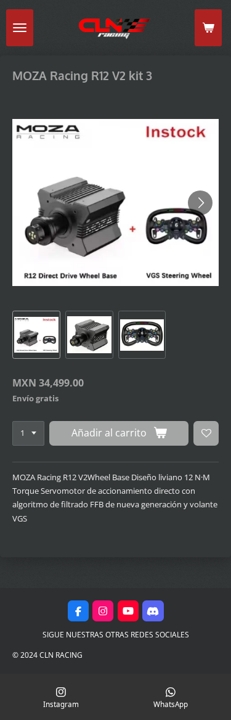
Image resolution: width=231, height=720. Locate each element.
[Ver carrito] (208, 27)
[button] (36, 335)
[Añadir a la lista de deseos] (206, 433)
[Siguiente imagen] (200, 202)
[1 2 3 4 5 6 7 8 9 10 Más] (28, 433)
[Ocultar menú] (19, 27)
